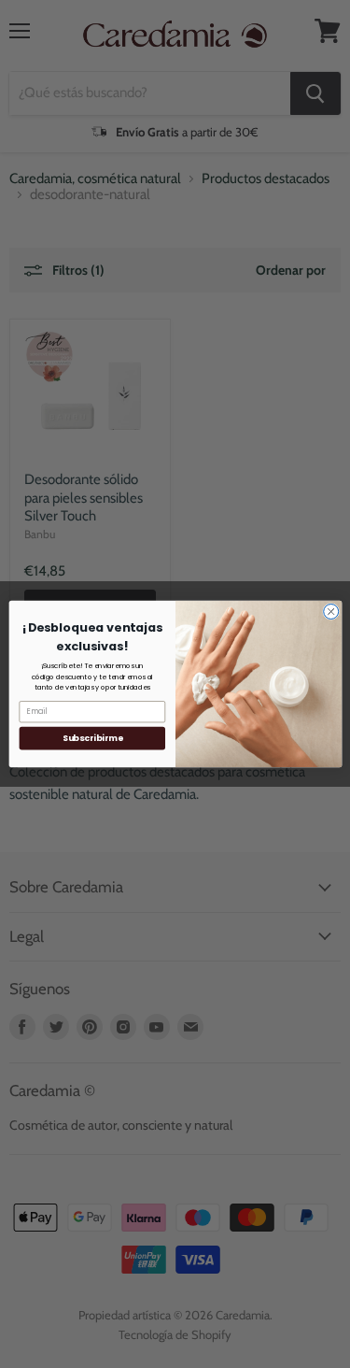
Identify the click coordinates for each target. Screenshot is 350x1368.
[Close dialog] (330, 611)
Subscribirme (91, 738)
